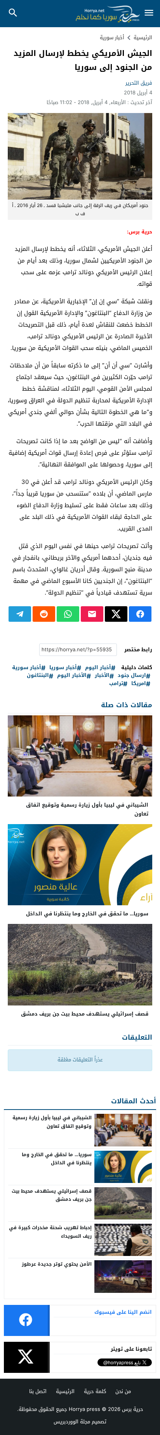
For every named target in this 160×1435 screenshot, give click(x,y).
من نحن (123, 1391)
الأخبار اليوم (72, 675)
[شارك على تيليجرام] (19, 614)
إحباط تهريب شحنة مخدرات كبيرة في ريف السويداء (50, 1231)
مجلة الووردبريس (72, 1421)
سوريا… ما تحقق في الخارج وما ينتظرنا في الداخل (87, 913)
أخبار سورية (112, 37)
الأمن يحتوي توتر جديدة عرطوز (57, 1264)
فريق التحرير (138, 83)
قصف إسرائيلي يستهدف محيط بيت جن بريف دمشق (84, 1014)
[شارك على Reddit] (44, 614)
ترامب (116, 684)
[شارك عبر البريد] (92, 614)
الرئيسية (65, 1391)
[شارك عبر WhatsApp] (68, 614)
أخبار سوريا (63, 668)
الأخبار (102, 675)
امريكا (138, 684)
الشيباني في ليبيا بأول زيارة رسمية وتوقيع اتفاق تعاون (87, 809)
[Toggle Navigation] (149, 13)
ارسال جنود (132, 675)
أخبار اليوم (98, 668)
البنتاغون (38, 675)
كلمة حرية (95, 1391)
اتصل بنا (38, 1391)
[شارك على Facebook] (140, 614)
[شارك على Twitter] (116, 614)
